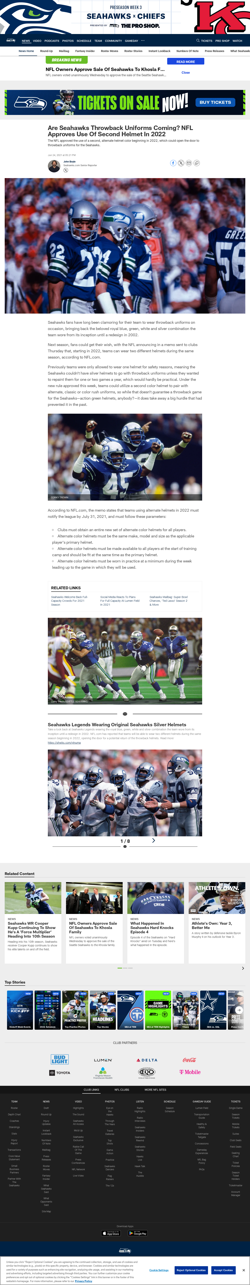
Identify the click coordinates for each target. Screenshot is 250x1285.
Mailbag (46, 1149)
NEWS (46, 1101)
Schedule (170, 1101)
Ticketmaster (235, 1185)
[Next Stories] (239, 1010)
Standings (14, 1127)
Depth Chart (14, 1114)
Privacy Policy (83, 1280)
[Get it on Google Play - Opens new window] (138, 1235)
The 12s (110, 1185)
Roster (14, 1108)
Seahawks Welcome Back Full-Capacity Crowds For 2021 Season (69, 600)
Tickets (235, 1101)
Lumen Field (202, 1108)
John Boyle (69, 161)
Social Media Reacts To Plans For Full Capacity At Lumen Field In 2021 (119, 600)
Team (14, 1101)
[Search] (198, 40)
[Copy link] (197, 163)
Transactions (14, 1149)
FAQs (201, 1169)
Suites (235, 1133)
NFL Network (78, 1169)
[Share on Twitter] (181, 165)
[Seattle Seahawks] (125, 1251)
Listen (140, 1101)
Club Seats (235, 1140)
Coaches (14, 1120)
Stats (14, 1133)
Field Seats (235, 1146)
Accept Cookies (223, 1270)
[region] (125, 1270)
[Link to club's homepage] (11, 40)
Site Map (46, 1211)
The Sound (78, 1114)
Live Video (78, 1175)
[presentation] (243, 969)
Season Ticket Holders (236, 1175)
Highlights (78, 1108)
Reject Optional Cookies (191, 1270)
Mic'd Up (78, 1130)
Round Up (46, 1114)
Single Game (235, 1108)
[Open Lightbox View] (125, 802)
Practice (110, 1159)
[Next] (153, 840)
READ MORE (186, 62)
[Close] (185, 72)
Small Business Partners (14, 1169)
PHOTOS (110, 1101)
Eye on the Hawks (109, 1111)
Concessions (202, 1143)
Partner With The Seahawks (14, 1182)
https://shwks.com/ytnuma (64, 742)
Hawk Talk (140, 1166)
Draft (46, 1108)
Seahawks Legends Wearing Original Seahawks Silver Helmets (117, 724)
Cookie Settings (159, 1270)
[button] (119, 968)
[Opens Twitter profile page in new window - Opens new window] (65, 170)
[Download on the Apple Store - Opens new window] (111, 1233)
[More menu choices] (142, 40)
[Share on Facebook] (173, 165)
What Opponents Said (46, 1201)
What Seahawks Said (46, 1188)
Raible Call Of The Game (78, 1150)
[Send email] (189, 165)
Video (78, 1101)
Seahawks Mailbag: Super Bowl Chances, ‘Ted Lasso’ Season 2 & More (169, 600)
